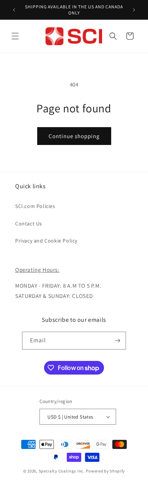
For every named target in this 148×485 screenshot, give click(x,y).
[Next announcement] (134, 10)
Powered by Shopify (105, 471)
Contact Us (28, 223)
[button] (15, 36)
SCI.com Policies (35, 206)
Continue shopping (74, 136)
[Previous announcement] (14, 10)
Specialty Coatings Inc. (62, 471)
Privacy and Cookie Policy (46, 240)
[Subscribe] (117, 341)
